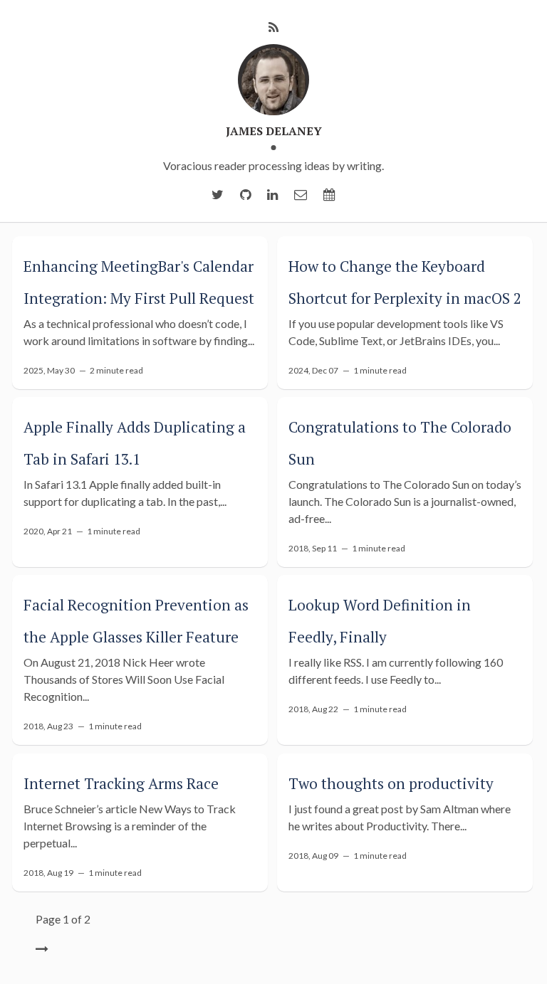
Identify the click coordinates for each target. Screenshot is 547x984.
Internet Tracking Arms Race (121, 783)
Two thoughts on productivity (391, 783)
